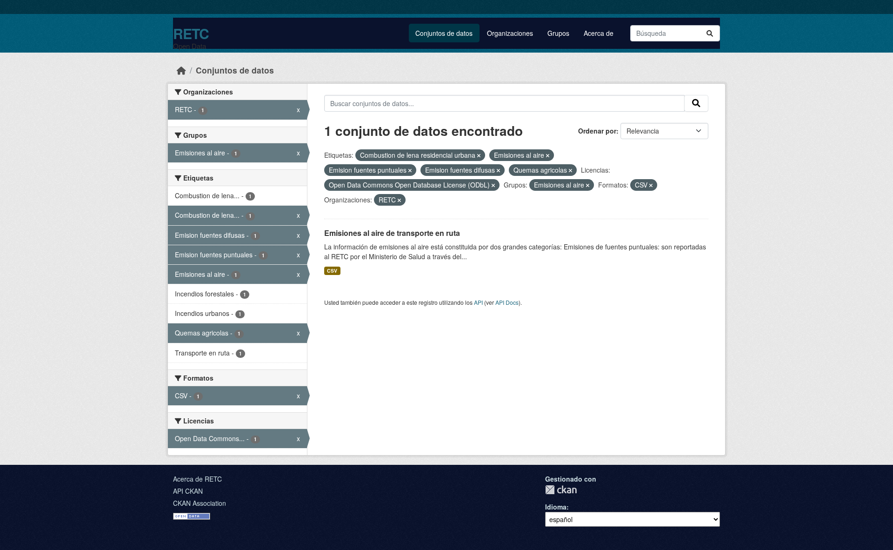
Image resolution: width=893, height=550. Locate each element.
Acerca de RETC (197, 478)
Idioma (555, 506)
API (478, 302)
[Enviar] (709, 33)
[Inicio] (181, 70)
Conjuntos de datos (444, 33)
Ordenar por (597, 130)
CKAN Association (199, 503)
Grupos (558, 33)
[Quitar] (478, 155)
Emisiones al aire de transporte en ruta (392, 233)
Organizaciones (510, 33)
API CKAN (188, 491)
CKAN (561, 490)
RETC (191, 33)
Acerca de (598, 33)
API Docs (507, 302)
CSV (332, 270)
